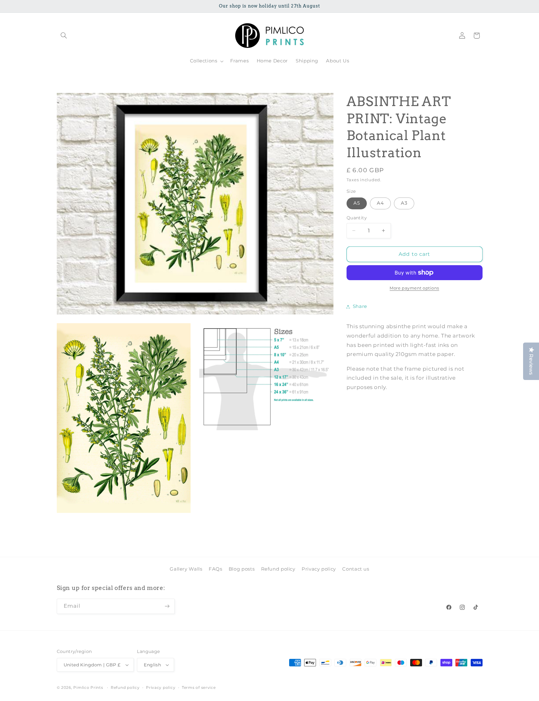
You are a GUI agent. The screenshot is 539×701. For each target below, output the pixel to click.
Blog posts (242, 569)
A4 (380, 203)
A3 (404, 203)
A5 (356, 203)
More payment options (414, 288)
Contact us (355, 569)
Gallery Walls (186, 569)
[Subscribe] (167, 606)
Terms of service (199, 687)
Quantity (357, 217)
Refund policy (278, 569)
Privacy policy (319, 569)
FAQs (215, 569)
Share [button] (360, 306)
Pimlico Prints (88, 687)
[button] (64, 35)
